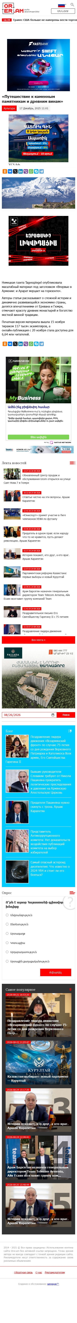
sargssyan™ (53, 1284)
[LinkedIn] (20, 171)
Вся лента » (38, 639)
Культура (9, 108)
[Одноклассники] (5, 171)
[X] (15, 171)
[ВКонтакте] (10, 171)
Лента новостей (14, 463)
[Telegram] (41, 171)
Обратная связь (23, 1272)
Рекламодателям (55, 1272)
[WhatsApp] (31, 171)
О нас (39, 1272)
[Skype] (36, 171)
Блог (9, 731)
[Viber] (26, 171)
